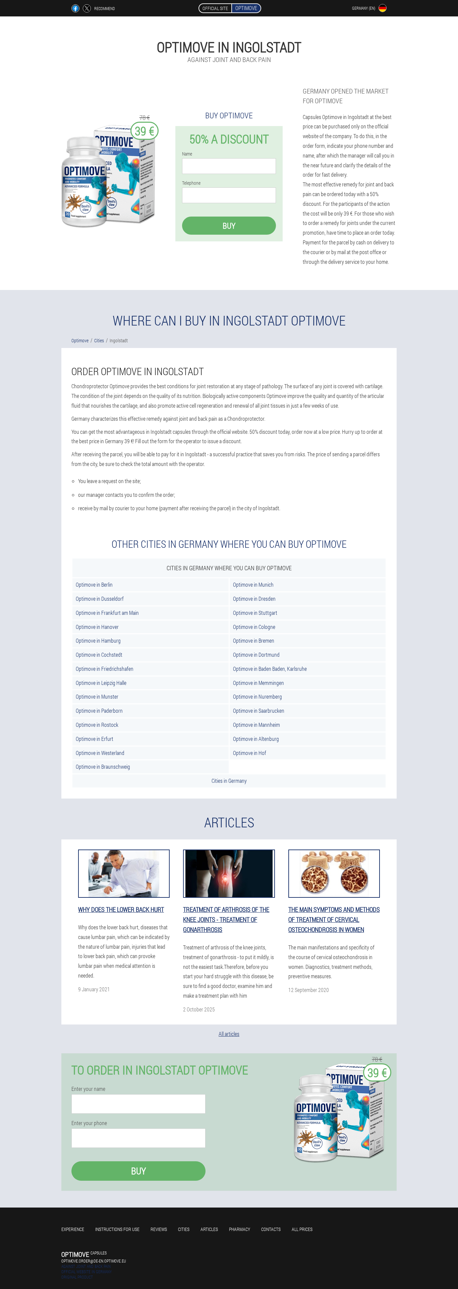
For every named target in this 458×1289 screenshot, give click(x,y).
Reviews (159, 1229)
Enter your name (88, 1089)
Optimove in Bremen (253, 640)
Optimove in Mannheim (256, 724)
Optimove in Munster (97, 696)
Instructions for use (117, 1229)
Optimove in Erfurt (94, 738)
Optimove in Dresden (254, 598)
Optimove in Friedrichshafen (104, 668)
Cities (183, 1229)
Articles (209, 1229)
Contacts (271, 1229)
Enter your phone (89, 1123)
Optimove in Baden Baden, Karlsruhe (270, 668)
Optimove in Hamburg (98, 640)
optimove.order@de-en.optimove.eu (93, 1261)
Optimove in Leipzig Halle (101, 682)
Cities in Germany (229, 780)
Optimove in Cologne (254, 626)
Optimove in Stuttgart (255, 612)
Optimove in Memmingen (258, 682)
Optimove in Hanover (97, 626)
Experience (72, 1229)
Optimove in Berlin (94, 584)
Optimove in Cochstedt (99, 654)
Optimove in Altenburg (256, 738)
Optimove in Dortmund (256, 654)
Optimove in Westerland (100, 752)
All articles (229, 1033)
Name (187, 154)
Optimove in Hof (249, 752)
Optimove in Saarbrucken (258, 710)
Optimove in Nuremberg (257, 696)
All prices (302, 1229)
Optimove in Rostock (97, 724)
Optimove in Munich (253, 584)
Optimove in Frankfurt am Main (107, 612)
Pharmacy (239, 1229)
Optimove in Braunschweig (103, 766)
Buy (229, 225)
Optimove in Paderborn (99, 710)
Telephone (191, 183)
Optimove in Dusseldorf (100, 598)
